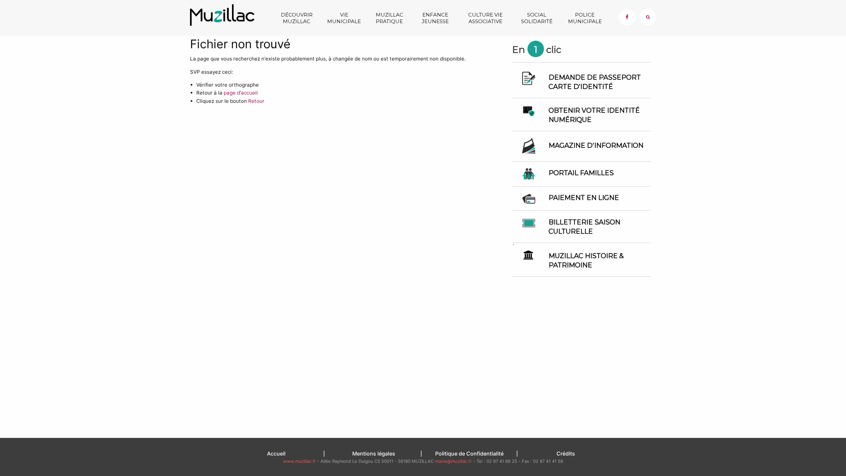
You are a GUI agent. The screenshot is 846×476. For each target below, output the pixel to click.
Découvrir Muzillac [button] (297, 18)
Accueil (276, 453)
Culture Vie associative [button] (485, 18)
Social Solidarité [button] (537, 18)
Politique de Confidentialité (469, 453)
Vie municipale (344, 18)
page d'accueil (241, 93)
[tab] (647, 17)
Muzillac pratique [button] (389, 18)
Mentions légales (373, 453)
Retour (256, 101)
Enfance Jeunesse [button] (435, 18)
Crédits (566, 453)
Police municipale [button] (585, 18)
